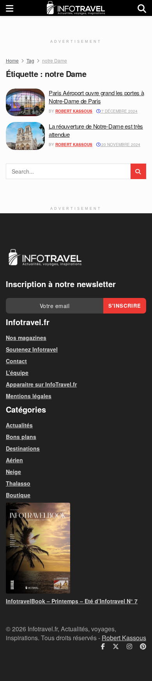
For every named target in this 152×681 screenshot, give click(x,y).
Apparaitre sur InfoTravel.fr (41, 384)
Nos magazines (26, 337)
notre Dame (54, 60)
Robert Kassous (73, 111)
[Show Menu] (9, 8)
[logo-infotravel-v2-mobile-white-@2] (45, 257)
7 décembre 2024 (119, 111)
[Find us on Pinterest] (143, 646)
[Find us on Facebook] (103, 646)
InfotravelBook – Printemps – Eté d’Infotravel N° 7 (72, 601)
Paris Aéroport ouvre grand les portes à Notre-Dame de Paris (96, 97)
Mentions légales (28, 396)
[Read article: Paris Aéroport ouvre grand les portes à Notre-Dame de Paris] (25, 103)
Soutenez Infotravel (32, 349)
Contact (16, 361)
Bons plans (21, 437)
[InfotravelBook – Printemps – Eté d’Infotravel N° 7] (76, 548)
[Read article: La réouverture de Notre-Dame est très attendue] (25, 136)
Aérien (14, 460)
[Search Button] (142, 8)
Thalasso (18, 483)
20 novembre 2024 (120, 144)
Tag (30, 60)
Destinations (23, 448)
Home (12, 60)
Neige (13, 471)
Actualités (19, 425)
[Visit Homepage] (75, 8)
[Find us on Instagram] (129, 646)
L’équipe (17, 372)
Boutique (18, 495)
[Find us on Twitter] (116, 646)
